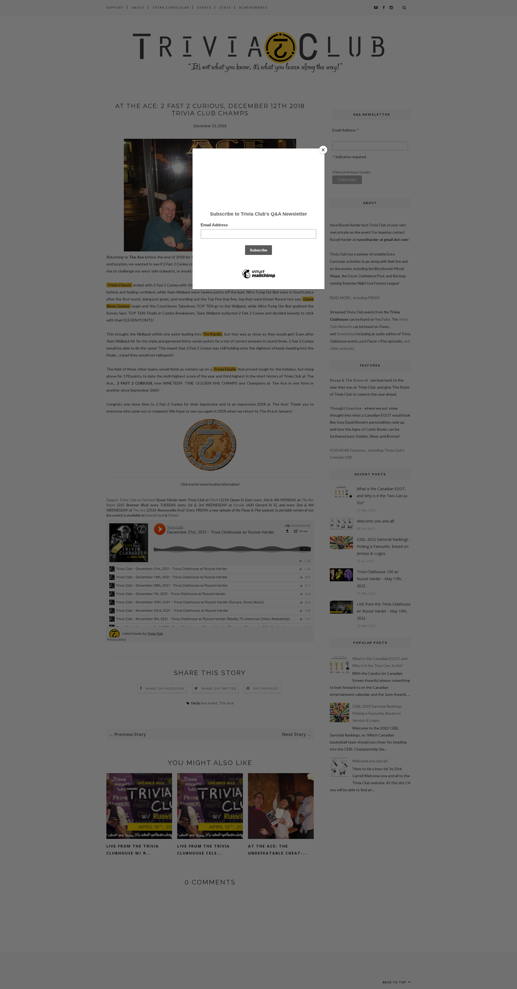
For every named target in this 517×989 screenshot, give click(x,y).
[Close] (323, 150)
